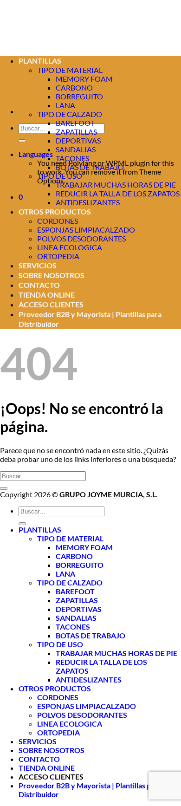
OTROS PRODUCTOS (55, 211)
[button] (21, 196)
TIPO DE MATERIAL (70, 538)
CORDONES (57, 220)
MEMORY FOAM (84, 78)
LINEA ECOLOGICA (69, 247)
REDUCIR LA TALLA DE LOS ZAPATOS (118, 193)
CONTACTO (39, 284)
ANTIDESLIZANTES (88, 202)
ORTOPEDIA (58, 256)
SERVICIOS (38, 265)
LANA (65, 105)
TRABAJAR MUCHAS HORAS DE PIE (116, 184)
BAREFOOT (75, 122)
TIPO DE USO (59, 175)
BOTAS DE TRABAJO (90, 166)
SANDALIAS (76, 149)
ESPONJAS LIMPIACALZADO (86, 229)
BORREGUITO (79, 96)
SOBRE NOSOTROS (51, 275)
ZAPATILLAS (76, 131)
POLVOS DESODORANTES (81, 238)
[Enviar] (22, 140)
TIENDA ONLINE (47, 294)
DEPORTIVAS (78, 140)
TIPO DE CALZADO (69, 114)
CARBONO (74, 556)
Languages (36, 154)
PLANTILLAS (40, 529)
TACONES (72, 158)
